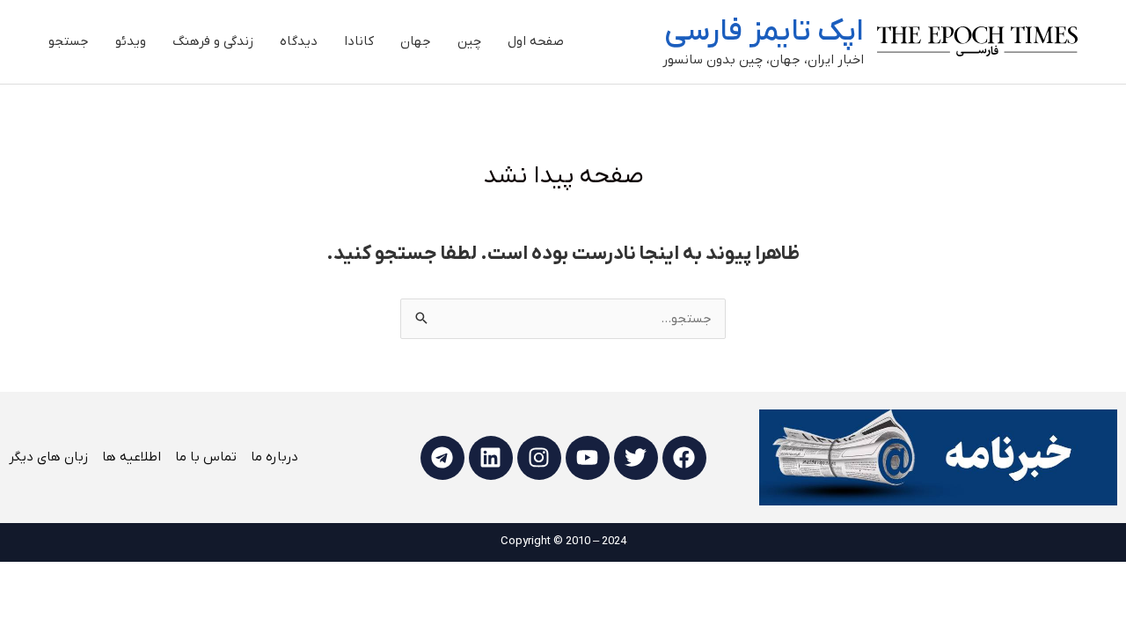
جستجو (68, 41)
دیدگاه (299, 41)
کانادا (359, 41)
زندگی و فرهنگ (212, 41)
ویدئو (130, 41)
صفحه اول (536, 41)
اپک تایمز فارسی (764, 31)
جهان (415, 41)
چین (469, 41)
